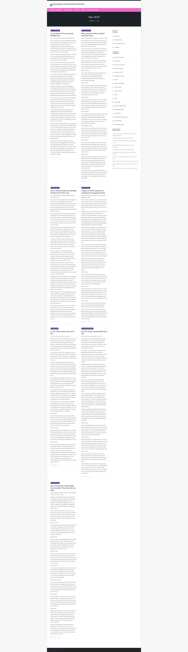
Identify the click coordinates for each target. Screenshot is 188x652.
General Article (118, 90)
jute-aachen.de (116, 353)
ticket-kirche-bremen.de (119, 335)
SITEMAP (116, 47)
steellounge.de (116, 184)
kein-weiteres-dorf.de (118, 344)
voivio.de (115, 477)
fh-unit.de (115, 214)
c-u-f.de (114, 456)
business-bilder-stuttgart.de (120, 441)
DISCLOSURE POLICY (119, 43)
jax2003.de (115, 252)
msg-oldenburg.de (117, 411)
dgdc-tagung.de (117, 295)
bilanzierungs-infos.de (118, 245)
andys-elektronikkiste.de (119, 201)
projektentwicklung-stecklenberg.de (122, 254)
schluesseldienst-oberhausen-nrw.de (122, 322)
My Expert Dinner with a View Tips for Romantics (125, 168)
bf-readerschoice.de (118, 374)
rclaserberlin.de (116, 216)
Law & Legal (117, 102)
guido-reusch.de (117, 357)
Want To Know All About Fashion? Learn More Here (93, 34)
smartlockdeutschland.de (119, 292)
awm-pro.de (116, 218)
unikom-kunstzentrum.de (119, 234)
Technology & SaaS (92, 10)
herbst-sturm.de (117, 462)
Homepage (92, 20)
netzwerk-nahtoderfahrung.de (120, 320)
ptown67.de (116, 346)
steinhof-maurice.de (118, 249)
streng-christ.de (117, 284)
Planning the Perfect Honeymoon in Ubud (123, 138)
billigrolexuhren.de (117, 310)
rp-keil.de (115, 221)
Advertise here (118, 39)
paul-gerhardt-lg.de (117, 432)
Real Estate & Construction (121, 117)
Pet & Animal (117, 113)
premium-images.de (118, 243)
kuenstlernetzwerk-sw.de (119, 264)
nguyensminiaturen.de (118, 407)
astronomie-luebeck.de (118, 473)
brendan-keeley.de (117, 210)
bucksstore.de (116, 247)
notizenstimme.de (117, 188)
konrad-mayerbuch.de (118, 269)
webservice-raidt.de (118, 396)
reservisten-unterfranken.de (120, 223)
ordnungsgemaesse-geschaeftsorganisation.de (124, 258)
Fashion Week (55, 328)
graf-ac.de (115, 195)
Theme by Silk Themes (55, 650)
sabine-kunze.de (117, 409)
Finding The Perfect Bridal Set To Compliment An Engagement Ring (93, 192)
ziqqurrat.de (116, 203)
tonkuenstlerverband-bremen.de (121, 460)
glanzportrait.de (117, 337)
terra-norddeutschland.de (119, 381)
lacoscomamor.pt (117, 178)
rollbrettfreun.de (117, 340)
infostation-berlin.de (118, 228)
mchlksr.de (115, 232)
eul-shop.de (115, 415)
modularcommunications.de (120, 256)
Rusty (58, 157)
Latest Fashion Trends (87, 328)
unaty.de (115, 193)
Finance (116, 79)
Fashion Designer (86, 30)
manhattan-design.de (118, 421)
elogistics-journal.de (118, 318)
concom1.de (116, 428)
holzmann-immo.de (117, 467)
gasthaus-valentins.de (118, 282)
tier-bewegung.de (117, 239)
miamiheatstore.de (117, 288)
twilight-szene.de (117, 309)
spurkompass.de (117, 190)
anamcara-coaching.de (118, 301)
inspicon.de (115, 466)
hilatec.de (115, 225)
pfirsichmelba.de (117, 419)
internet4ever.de (117, 387)
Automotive (117, 61)
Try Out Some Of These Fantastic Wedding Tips (62, 34)
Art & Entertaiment (119, 57)
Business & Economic (55, 10)
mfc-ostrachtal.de (117, 406)
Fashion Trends (85, 187)
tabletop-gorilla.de (117, 299)
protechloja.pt (116, 173)
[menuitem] (55, 10)
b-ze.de (114, 471)
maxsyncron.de (116, 347)
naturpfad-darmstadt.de (119, 212)
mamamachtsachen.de (118, 305)
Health (77, 10)
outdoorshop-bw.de (118, 260)
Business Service (118, 72)
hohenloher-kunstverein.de (119, 372)
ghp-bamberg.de (117, 265)
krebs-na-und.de (117, 377)
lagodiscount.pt (116, 176)
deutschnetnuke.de (117, 349)
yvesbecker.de (116, 333)
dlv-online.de (116, 279)
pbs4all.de (115, 273)
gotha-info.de (116, 451)
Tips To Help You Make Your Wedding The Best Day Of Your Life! (63, 192)
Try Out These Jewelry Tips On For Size (62, 332)
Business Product (118, 68)
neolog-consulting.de (118, 297)
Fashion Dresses (55, 187)
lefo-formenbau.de (117, 208)
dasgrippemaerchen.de (118, 422)
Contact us (117, 36)
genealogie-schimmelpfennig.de (121, 383)
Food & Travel (68, 10)
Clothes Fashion (55, 30)
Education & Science (119, 76)
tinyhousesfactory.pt (118, 180)
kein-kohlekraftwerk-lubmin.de (120, 342)
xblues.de (115, 443)
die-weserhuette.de (117, 364)
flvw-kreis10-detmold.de (119, 324)
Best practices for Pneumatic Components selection (126, 161)
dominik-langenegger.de (119, 277)
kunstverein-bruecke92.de (119, 329)
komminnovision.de (117, 230)
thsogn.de (115, 434)
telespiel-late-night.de (118, 400)
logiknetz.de (116, 191)
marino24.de (116, 280)
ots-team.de (116, 250)
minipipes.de (116, 275)
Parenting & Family (119, 109)
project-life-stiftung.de (118, 464)
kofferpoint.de (116, 366)
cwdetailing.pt (116, 182)
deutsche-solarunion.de (118, 197)
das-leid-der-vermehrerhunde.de (121, 327)
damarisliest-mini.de (118, 267)
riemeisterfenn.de (117, 325)
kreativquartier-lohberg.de (119, 417)
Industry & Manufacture (120, 105)
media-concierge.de (118, 458)
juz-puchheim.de (117, 314)
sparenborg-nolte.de (118, 235)
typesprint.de (116, 469)
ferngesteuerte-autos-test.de (120, 294)
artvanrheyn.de (116, 241)
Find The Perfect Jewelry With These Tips (94, 332)
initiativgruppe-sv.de (118, 237)
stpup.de (115, 394)
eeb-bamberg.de (117, 389)
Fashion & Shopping (119, 83)
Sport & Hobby (118, 120)
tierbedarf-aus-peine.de (119, 351)
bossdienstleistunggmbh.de (119, 205)
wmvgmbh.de (116, 426)
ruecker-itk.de (116, 307)
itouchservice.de (117, 437)
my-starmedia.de (117, 312)
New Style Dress (55, 482)
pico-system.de (116, 331)
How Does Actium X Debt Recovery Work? (123, 149)
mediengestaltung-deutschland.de (121, 199)
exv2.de (114, 316)
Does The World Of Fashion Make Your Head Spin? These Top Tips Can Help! (62, 488)
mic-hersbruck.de (117, 286)
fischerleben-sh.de (117, 262)
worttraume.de (116, 186)
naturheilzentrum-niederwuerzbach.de (122, 355)
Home (83, 10)
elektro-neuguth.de (117, 424)
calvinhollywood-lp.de (118, 359)
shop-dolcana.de (117, 430)
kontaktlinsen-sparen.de (119, 362)
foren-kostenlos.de (117, 376)
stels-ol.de (115, 368)
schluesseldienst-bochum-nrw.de (121, 271)
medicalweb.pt (116, 175)
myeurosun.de (116, 206)
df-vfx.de (115, 379)
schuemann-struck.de (118, 385)
